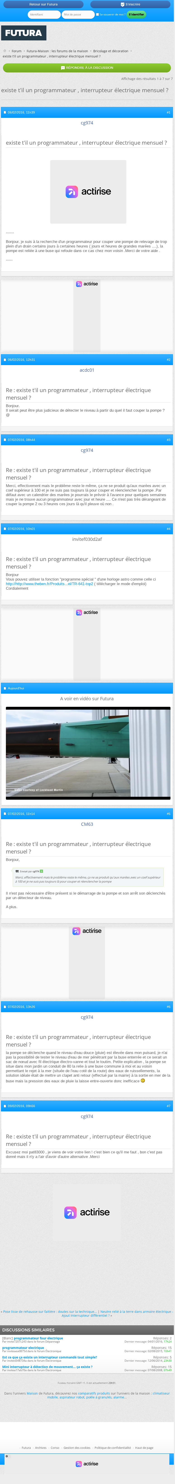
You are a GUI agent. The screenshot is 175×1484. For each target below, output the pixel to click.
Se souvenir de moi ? (112, 14)
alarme (118, 1397)
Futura (26, 1448)
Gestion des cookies (77, 1448)
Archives (40, 1448)
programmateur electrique (23, 1347)
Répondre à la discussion (87, 68)
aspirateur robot (72, 1397)
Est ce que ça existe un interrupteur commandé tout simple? (49, 1357)
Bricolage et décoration (110, 51)
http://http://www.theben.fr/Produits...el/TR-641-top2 (49, 584)
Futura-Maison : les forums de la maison (57, 51)
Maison (32, 1393)
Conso (55, 1448)
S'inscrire (130, 4)
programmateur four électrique (38, 1338)
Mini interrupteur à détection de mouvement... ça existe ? (47, 1367)
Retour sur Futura (43, 4)
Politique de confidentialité (113, 1448)
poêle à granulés (99, 1397)
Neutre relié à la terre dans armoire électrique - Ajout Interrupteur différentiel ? (117, 1313)
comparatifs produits (94, 1393)
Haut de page (144, 1448)
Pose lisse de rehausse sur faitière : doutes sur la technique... (50, 1311)
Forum (17, 51)
